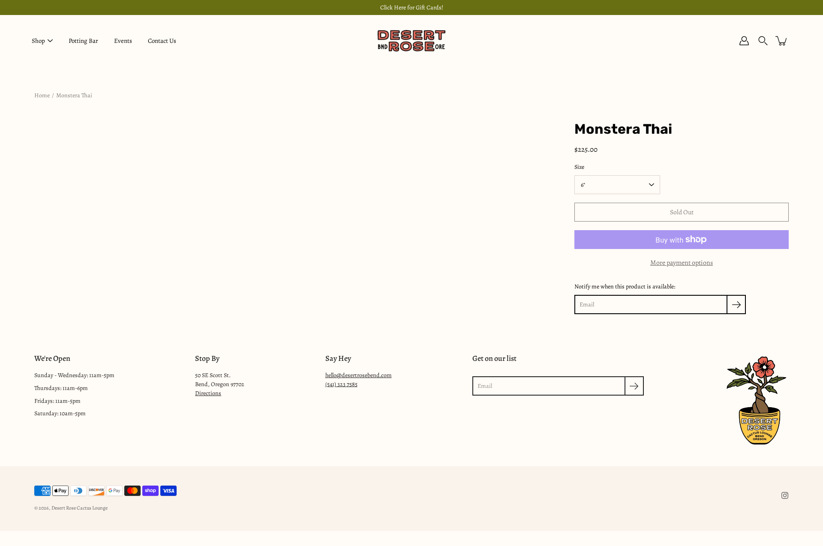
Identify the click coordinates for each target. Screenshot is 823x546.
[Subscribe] (736, 304)
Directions (208, 393)
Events (123, 40)
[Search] (763, 41)
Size (579, 167)
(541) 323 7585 (341, 384)
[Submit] (634, 386)
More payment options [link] (681, 262)
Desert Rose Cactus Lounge (79, 507)
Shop (38, 40)
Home (42, 95)
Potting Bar (83, 40)
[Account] (744, 41)
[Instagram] (785, 495)
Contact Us (162, 40)
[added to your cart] (782, 41)
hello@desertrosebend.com (358, 375)
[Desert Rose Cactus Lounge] (411, 40)
